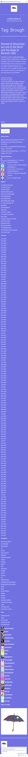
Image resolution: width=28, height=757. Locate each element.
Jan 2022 (3, 319)
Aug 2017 (3, 438)
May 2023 (4, 283)
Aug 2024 (3, 250)
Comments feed (5, 622)
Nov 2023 (3, 270)
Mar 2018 (3, 422)
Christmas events (6, 557)
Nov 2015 (3, 485)
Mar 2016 (3, 476)
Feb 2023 (3, 290)
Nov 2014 (3, 512)
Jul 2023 (3, 279)
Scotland (8, 99)
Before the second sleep (7, 194)
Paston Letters (15, 95)
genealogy (4, 568)
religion (3, 593)
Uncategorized (5, 606)
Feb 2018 (3, 425)
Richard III (14, 97)
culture (3, 559)
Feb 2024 (3, 263)
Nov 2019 (3, 378)
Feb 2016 (3, 479)
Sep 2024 (3, 247)
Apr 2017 (3, 447)
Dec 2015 (3, 483)
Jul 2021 (3, 333)
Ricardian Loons (5, 223)
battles (10, 79)
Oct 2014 (3, 515)
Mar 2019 (3, 395)
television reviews (6, 600)
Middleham (9, 95)
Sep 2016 (3, 463)
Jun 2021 (3, 335)
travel (2, 604)
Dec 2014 (3, 510)
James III (20, 92)
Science (3, 595)
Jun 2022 (3, 308)
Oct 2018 (3, 407)
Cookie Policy (4, 751)
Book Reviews (5, 552)
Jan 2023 (3, 292)
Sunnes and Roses (6, 225)
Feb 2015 (3, 506)
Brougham (16, 83)
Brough (11, 83)
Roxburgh (3, 99)
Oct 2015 (3, 488)
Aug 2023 (3, 276)
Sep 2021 (3, 328)
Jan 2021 (3, 346)
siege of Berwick (9, 101)
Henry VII (14, 92)
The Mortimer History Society (9, 230)
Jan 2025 (3, 238)
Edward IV (3, 90)
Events (3, 564)
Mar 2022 (3, 315)
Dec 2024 (3, 241)
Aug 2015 (3, 492)
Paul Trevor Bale (5, 221)
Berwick (3, 83)
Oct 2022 (3, 299)
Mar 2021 (3, 342)
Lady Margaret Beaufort (15, 94)
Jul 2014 (3, 521)
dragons (3, 561)
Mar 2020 (3, 369)
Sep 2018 (3, 409)
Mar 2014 (3, 530)
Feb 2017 (3, 452)
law (2, 577)
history (3, 573)
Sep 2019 (3, 382)
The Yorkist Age (5, 232)
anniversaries (4, 543)
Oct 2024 (3, 245)
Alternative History (6, 541)
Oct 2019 (3, 380)
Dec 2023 (3, 268)
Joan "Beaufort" (5, 94)
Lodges (3, 153)
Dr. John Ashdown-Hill (7, 203)
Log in (2, 617)
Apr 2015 (3, 501)
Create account (5, 615)
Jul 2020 (3, 360)
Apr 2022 (3, 312)
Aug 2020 (3, 357)
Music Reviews (5, 591)
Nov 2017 (3, 431)
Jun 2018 (3, 416)
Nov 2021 (3, 324)
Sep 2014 (3, 517)
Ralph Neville (8, 97)
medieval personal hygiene (8, 582)
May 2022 (4, 310)
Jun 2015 (3, 497)
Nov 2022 (3, 297)
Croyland (14, 86)
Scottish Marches (15, 99)
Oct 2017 (3, 434)
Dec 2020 (3, 348)
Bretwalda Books (5, 196)
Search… (3, 122)
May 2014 (3, 526)
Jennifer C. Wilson (6, 212)
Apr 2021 (3, 339)
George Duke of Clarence (13, 90)
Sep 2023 (3, 274)
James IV (24, 92)
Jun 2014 (3, 524)
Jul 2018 (3, 413)
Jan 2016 (3, 481)
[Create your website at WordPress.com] (14, 1)
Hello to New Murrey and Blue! (9, 139)
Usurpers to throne (6, 609)
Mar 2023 (3, 288)
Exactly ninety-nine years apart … (10, 151)
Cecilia (2, 85)
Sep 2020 (3, 355)
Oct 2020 (3, 353)
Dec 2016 (3, 456)
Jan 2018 (3, 427)
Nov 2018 (3, 404)
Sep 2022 (3, 301)
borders (7, 83)
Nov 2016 (3, 458)
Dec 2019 (3, 375)
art (2, 548)
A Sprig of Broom (5, 187)
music (2, 586)
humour (3, 575)
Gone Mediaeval (5, 207)
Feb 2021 (3, 344)
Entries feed (4, 620)
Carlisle (21, 83)
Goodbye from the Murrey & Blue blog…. (12, 142)
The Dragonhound (6, 227)
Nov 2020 (3, 351)
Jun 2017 (3, 443)
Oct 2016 (3, 461)
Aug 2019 (3, 384)
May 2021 (3, 337)
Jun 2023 (3, 281)
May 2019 (3, 391)
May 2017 (3, 445)
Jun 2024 (3, 254)
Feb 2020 (3, 371)
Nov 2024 (4, 243)
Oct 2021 (3, 326)
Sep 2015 (3, 490)
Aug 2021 (3, 330)
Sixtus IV (16, 101)
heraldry (3, 570)
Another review (16, 178)
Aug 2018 (3, 411)
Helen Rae (4, 209)
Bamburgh (21, 81)
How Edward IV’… (13, 160)
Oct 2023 (3, 272)
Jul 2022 (3, 306)
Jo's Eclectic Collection (7, 214)
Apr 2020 (3, 366)
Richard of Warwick (22, 97)
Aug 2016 (3, 465)
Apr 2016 (3, 474)
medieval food (5, 579)
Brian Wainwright (5, 198)
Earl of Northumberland (20, 88)
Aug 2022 (3, 303)
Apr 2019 (3, 393)
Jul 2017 (3, 440)
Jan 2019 (3, 400)
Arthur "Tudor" (15, 81)
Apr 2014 (3, 528)
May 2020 (4, 364)
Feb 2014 (3, 532)
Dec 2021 (3, 321)
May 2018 (3, 418)
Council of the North (6, 86)
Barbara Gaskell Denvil (7, 191)
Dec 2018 (3, 402)
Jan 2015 (3, 508)
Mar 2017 (3, 449)
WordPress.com (5, 624)
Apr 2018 (3, 420)
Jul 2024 (3, 252)
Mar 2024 (3, 261)
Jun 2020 (3, 362)
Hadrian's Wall (8, 92)
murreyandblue (14, 19)
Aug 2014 (3, 519)
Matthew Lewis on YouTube (8, 218)
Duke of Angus (10, 88)
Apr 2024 (3, 259)
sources (3, 597)
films (2, 566)
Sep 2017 (3, 436)
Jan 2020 (3, 373)
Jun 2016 (3, 470)
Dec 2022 (3, 294)
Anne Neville (8, 81)
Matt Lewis (4, 216)
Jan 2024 (3, 265)
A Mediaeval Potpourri (7, 185)
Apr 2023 (3, 285)
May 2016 (3, 472)
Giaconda (3, 205)
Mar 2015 (3, 503)
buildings (3, 555)
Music (2, 588)
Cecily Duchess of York (10, 85)
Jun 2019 (3, 389)
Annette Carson (5, 189)
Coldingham (20, 85)
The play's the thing (6, 602)
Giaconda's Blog (19, 57)
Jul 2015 (3, 494)
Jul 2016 (3, 467)
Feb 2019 (3, 398)
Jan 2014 (3, 535)
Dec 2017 (3, 429)
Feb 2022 (3, 317)
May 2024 (4, 256)
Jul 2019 (3, 387)
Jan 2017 (3, 454)
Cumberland (20, 86)
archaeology (4, 546)
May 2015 (3, 499)
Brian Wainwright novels (7, 200)
